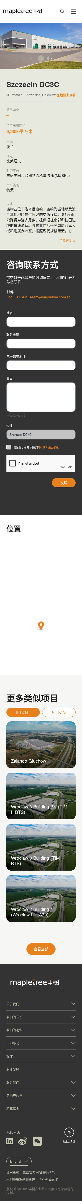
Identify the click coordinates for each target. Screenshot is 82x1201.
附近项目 (23, 712)
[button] (51, 58)
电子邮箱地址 (16, 356)
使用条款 (12, 1172)
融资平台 (12, 170)
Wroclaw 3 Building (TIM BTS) (35, 860)
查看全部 (41, 949)
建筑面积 (12, 109)
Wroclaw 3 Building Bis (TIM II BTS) (39, 809)
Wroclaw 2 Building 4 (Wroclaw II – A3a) (32, 912)
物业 (9, 425)
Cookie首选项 (48, 1179)
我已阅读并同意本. (36, 447)
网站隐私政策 (48, 447)
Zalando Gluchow (28, 760)
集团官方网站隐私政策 (39, 1172)
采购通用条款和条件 (20, 1179)
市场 (9, 141)
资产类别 (12, 185)
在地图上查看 (66, 95)
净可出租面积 (16, 125)
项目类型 (59, 712)
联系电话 (12, 334)
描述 (9, 203)
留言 (9, 378)
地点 (9, 156)
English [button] (16, 1161)
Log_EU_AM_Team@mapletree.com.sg (38, 297)
